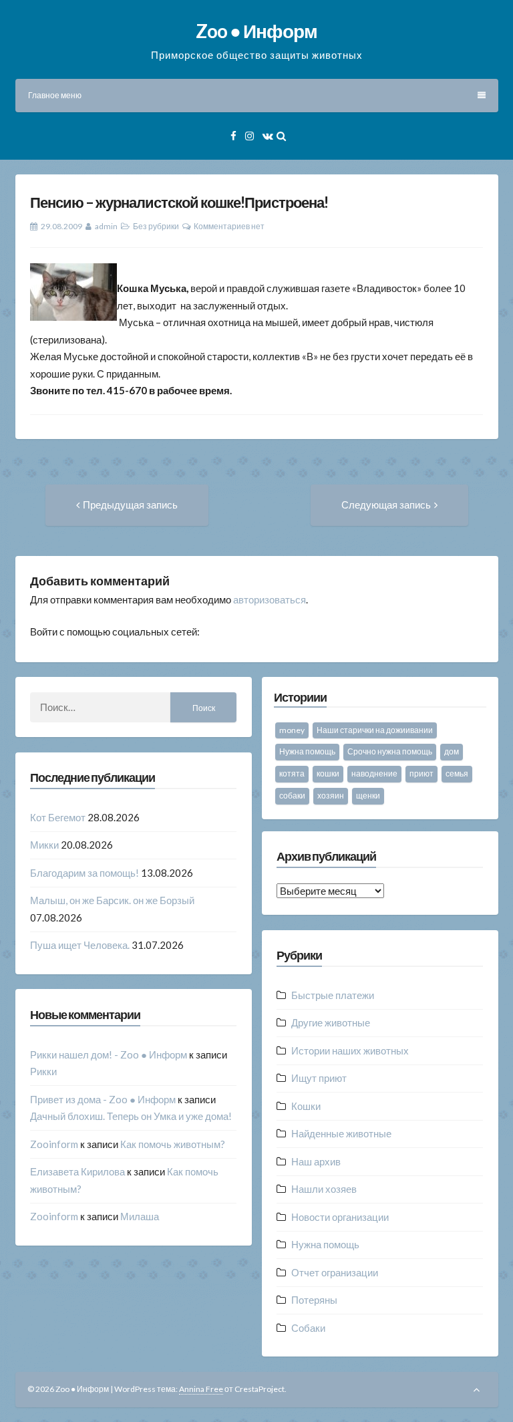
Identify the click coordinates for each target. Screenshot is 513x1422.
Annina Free (201, 1389)
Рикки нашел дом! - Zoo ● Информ (108, 1054)
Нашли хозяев (324, 1189)
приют (421, 773)
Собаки (308, 1328)
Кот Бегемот (58, 817)
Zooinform (54, 1144)
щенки (368, 796)
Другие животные (330, 1022)
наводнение (374, 773)
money (292, 730)
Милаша (139, 1216)
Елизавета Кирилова (77, 1171)
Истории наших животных (350, 1050)
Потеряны (314, 1300)
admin (106, 226)
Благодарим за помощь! (84, 873)
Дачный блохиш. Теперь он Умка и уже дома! (131, 1116)
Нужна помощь (307, 751)
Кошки (306, 1106)
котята (292, 773)
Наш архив (316, 1161)
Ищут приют (319, 1078)
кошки (328, 773)
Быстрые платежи (332, 995)
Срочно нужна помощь (389, 751)
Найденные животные (341, 1133)
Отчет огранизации (334, 1272)
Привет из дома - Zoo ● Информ (103, 1099)
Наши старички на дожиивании (375, 730)
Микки (44, 845)
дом (451, 751)
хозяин (330, 796)
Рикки (43, 1071)
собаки (292, 796)
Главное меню (54, 95)
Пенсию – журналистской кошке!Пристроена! (179, 202)
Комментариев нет (229, 226)
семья (457, 773)
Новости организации (340, 1217)
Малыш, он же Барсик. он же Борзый (112, 900)
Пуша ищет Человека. (80, 945)
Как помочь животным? (172, 1144)
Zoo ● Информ (256, 30)
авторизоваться (269, 599)
